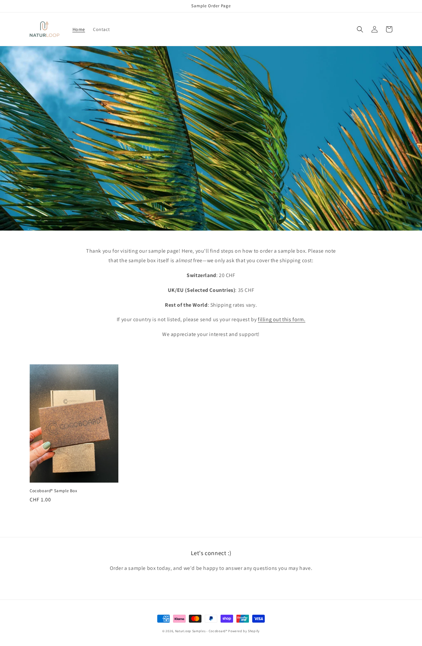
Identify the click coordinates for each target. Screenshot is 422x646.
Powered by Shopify (244, 631)
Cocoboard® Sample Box (53, 490)
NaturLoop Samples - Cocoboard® (201, 631)
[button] (360, 29)
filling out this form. (281, 319)
